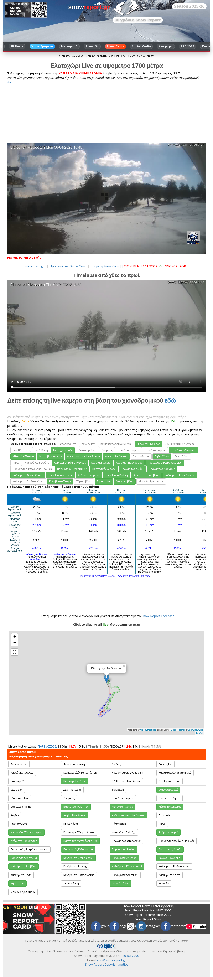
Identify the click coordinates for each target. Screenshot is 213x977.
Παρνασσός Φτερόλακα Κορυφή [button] (32, 469)
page (123, 926)
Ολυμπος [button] (107, 450)
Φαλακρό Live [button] (67, 444)
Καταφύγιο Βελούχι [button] (37, 462)
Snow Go (92, 46)
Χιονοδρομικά (42, 46)
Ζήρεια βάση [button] (84, 481)
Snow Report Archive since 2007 (148, 915)
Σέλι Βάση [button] (42, 450)
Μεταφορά (69, 46)
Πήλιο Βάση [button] (181, 456)
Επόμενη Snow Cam (104, 266)
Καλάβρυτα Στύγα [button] (60, 481)
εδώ (10, 82)
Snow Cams (115, 46)
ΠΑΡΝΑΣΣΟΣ (47, 746)
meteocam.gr (34, 266)
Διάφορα (166, 46)
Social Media (141, 46)
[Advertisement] (106, 113)
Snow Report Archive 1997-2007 (148, 910)
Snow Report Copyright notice (106, 964)
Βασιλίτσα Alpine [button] (155, 450)
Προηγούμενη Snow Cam (67, 266)
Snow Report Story (148, 919)
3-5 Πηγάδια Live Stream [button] (179, 444)
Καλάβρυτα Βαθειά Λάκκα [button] (28, 481)
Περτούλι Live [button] (141, 456)
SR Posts (17, 46)
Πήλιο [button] (16, 462)
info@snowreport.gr (111, 960)
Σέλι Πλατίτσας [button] (22, 450)
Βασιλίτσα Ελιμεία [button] (129, 450)
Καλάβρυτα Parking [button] (116, 475)
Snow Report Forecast (158, 616)
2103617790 (129, 955)
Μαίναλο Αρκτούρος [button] (151, 481)
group (105, 926)
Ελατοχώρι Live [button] (87, 450)
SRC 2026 (187, 46)
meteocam (178, 926)
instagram (153, 926)
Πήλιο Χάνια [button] (162, 456)
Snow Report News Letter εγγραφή (148, 906)
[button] (148, 444)
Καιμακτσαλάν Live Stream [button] (116, 444)
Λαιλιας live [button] (88, 444)
